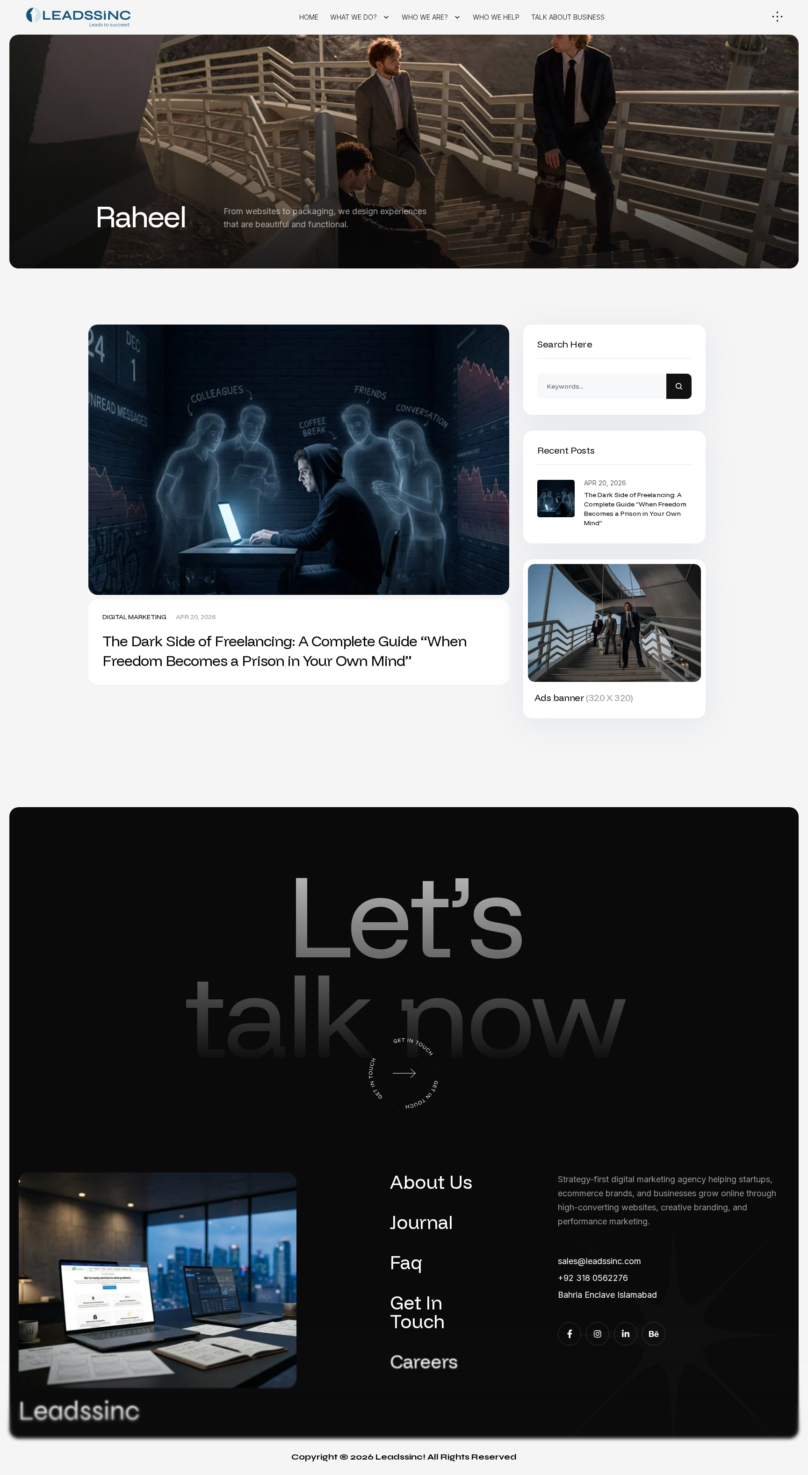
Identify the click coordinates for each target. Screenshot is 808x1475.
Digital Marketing (134, 617)
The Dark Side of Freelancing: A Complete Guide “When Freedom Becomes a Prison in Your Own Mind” (284, 650)
